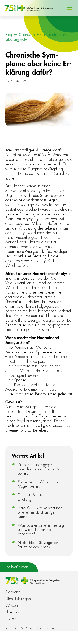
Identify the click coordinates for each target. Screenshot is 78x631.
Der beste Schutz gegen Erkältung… (35, 497)
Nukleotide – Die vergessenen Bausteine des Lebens (40, 545)
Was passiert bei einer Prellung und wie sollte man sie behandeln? (41, 529)
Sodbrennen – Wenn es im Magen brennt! (38, 484)
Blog (8, 34)
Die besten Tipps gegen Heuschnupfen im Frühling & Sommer (38, 469)
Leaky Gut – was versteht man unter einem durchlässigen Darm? (40, 512)
